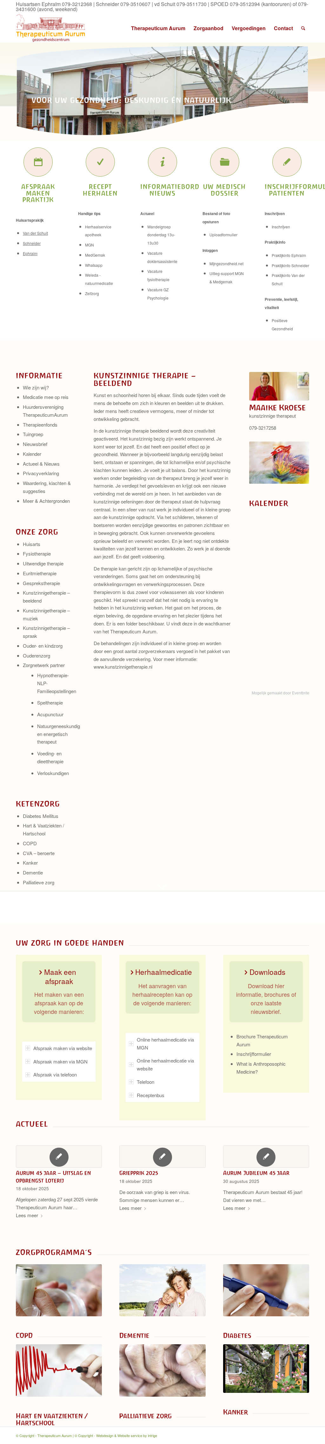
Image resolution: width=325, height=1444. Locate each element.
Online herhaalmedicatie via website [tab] (165, 1064)
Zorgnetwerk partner (44, 665)
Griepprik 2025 (138, 1173)
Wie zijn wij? (36, 387)
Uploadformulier (223, 234)
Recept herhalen (100, 190)
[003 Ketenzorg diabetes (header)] (266, 1290)
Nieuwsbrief (35, 444)
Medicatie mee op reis (46, 397)
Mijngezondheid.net (226, 263)
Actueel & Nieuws (41, 463)
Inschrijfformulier (253, 1053)
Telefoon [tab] (145, 1081)
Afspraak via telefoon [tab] (55, 1074)
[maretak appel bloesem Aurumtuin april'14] (266, 1368)
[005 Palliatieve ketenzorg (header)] (162, 1370)
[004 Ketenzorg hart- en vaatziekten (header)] (59, 1370)
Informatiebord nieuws (170, 190)
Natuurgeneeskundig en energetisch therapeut (58, 734)
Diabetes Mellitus (40, 816)
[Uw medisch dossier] (224, 162)
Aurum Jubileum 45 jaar (256, 1173)
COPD (30, 843)
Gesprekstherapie (41, 583)
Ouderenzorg (36, 655)
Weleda (91, 275)
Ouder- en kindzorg (43, 645)
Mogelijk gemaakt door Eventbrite (280, 693)
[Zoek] (303, 28)
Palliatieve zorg (38, 882)
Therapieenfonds (40, 424)
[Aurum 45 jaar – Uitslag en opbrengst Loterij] (59, 1156)
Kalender (32, 453)
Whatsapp (94, 265)
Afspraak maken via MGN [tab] (60, 1061)
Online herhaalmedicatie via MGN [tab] (165, 1043)
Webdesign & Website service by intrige (126, 1435)
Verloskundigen (53, 773)
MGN (89, 244)
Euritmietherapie (39, 573)
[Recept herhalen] (100, 162)
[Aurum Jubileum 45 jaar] (266, 1156)
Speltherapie (50, 702)
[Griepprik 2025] (162, 1156)
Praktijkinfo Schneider (290, 265)
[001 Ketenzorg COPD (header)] (59, 1290)
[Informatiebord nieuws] (162, 162)
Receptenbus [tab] (150, 1095)
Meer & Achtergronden (46, 500)
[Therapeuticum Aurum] (51, 28)
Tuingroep (33, 434)
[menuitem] (158, 28)
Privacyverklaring (41, 473)
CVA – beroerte (39, 853)
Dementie (33, 872)
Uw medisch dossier (224, 190)
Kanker (30, 862)
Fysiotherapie (37, 553)
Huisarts (31, 544)
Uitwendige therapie (43, 563)
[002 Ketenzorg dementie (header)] (162, 1290)
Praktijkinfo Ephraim (289, 255)
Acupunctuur (50, 714)
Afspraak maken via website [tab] (62, 1048)
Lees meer (27, 1215)
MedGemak (95, 255)
